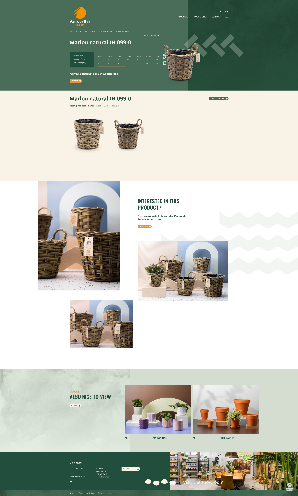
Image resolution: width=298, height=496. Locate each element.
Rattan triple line (99, 31)
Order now (143, 226)
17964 (148, 56)
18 (118, 59)
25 (137, 59)
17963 (138, 56)
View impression (149, 35)
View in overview (217, 98)
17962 (129, 56)
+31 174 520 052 (78, 468)
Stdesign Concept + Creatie (101, 493)
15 (108, 59)
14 (98, 59)
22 (128, 59)
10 (98, 63)
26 (147, 59)
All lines (74, 405)
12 (108, 63)
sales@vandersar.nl (77, 476)
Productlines (200, 16)
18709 (100, 56)
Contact (216, 16)
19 (137, 63)
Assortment (74, 31)
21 (147, 63)
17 (127, 63)
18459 (109, 56)
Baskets (85, 31)
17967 (119, 56)
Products (183, 16)
